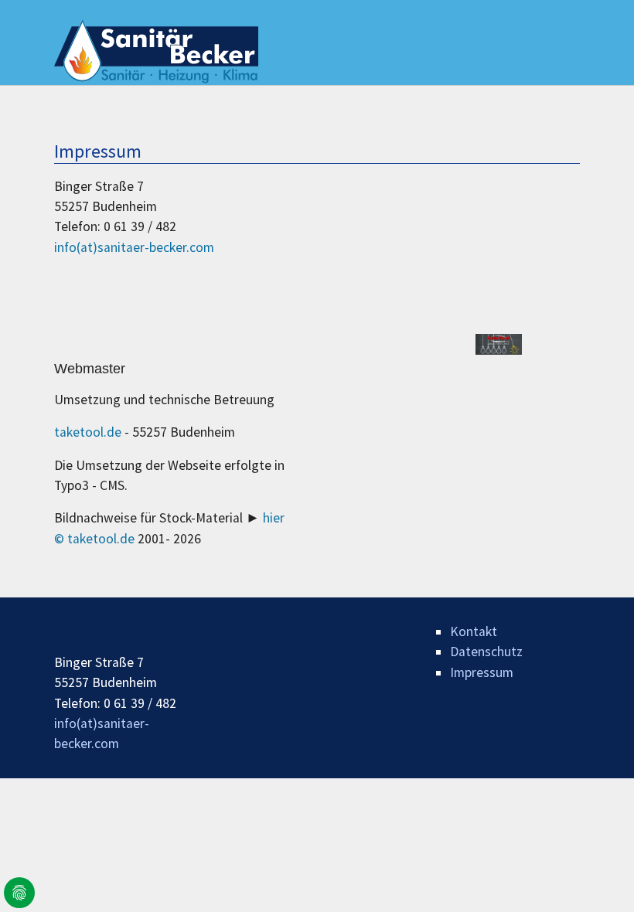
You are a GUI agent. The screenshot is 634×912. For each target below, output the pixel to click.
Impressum (481, 672)
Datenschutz (486, 651)
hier (274, 517)
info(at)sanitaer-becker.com (134, 247)
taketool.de (89, 432)
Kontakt (473, 631)
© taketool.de (96, 538)
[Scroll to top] (598, 876)
